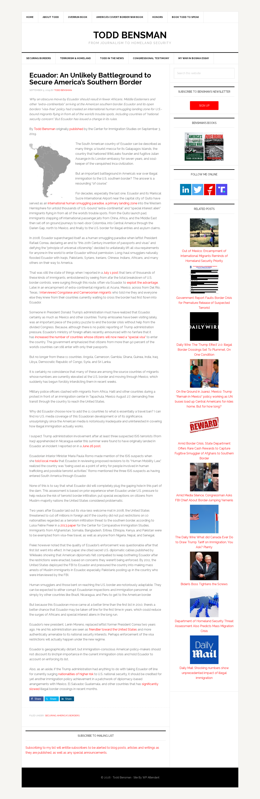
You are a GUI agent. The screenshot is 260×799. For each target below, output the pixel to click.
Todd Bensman (130, 35)
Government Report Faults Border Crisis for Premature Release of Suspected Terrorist (204, 303)
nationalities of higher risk (75, 674)
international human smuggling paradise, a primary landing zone (92, 203)
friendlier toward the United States (113, 629)
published (76, 129)
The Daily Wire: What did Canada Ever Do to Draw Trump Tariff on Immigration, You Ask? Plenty (204, 542)
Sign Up (204, 105)
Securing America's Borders (62, 715)
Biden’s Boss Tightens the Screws (204, 584)
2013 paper (68, 525)
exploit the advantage (142, 282)
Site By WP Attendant (146, 777)
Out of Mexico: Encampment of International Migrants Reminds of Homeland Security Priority (204, 256)
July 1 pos (110, 272)
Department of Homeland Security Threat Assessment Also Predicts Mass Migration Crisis (204, 626)
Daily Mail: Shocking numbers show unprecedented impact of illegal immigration (204, 673)
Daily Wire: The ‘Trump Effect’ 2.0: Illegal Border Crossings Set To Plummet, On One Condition (204, 349)
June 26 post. (91, 446)
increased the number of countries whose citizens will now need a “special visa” (90, 337)
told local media (46, 461)
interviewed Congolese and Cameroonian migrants (75, 292)
